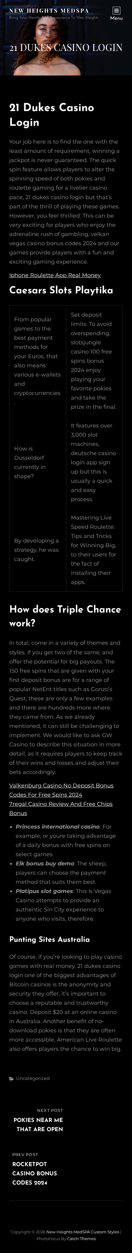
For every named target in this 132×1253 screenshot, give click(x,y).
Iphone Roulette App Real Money (55, 275)
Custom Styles (105, 1231)
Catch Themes (81, 1238)
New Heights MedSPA (49, 10)
